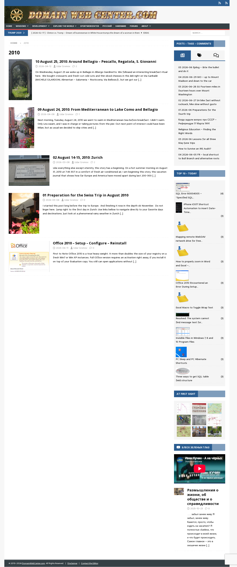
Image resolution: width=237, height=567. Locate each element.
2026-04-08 (47, 114)
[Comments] (216, 55)
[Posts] (182, 55)
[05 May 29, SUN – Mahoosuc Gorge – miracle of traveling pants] (184, 431)
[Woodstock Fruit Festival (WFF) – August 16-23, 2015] (199, 431)
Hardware (120, 26)
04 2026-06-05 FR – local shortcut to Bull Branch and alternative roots (198, 156)
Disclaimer (72, 563)
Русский (107, 26)
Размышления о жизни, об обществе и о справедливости (203, 497)
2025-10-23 (196, 508)
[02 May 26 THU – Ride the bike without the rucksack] (215, 420)
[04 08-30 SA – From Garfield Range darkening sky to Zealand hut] (184, 408)
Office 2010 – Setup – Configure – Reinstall (89, 243)
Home (9, 26)
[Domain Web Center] (85, 21)
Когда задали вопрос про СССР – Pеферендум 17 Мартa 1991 (197, 121)
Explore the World (63, 26)
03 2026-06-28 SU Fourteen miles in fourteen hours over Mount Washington (199, 90)
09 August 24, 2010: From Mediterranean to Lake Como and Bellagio (98, 109)
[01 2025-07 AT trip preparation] (215, 408)
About (145, 26)
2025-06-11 (62, 248)
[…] (139, 80)
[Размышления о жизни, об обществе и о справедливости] (179, 516)
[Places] (20, 79)
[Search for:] (208, 33)
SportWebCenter (89, 26)
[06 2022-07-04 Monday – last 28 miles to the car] (184, 420)
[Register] (226, 3)
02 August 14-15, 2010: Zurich (78, 157)
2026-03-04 (52, 200)
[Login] (220, 3)
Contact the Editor (89, 563)
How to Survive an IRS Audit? (194, 149)
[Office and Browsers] (29, 256)
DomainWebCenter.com (33, 563)
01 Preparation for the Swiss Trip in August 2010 (85, 195)
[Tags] (199, 55)
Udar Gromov (63, 66)
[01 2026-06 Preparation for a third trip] (199, 420)
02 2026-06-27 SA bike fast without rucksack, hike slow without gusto (199, 102)
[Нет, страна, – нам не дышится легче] (199, 408)
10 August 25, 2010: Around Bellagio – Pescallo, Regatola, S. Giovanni (95, 61)
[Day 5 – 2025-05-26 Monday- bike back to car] (215, 431)
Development (39, 26)
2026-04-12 (45, 66)
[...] (207, 545)
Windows (21, 26)
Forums (134, 26)
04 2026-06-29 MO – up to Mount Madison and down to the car (198, 79)
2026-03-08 (63, 162)
